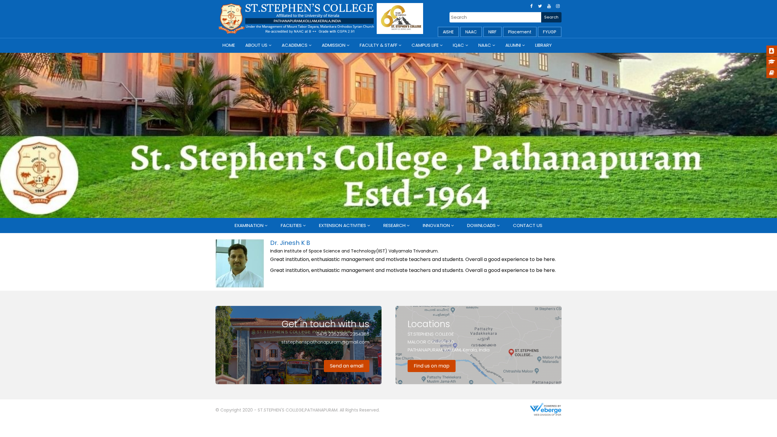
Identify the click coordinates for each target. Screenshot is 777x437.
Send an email (346, 365)
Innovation (436, 225)
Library (543, 45)
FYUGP (549, 32)
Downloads (481, 225)
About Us (256, 45)
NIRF (492, 32)
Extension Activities (342, 225)
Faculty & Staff (378, 45)
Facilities (291, 225)
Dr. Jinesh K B (290, 243)
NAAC (471, 32)
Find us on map (432, 365)
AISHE (448, 32)
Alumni (513, 45)
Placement (519, 32)
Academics (294, 45)
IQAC (458, 45)
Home (228, 45)
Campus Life (425, 45)
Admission (333, 45)
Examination (249, 225)
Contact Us (527, 225)
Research (394, 225)
